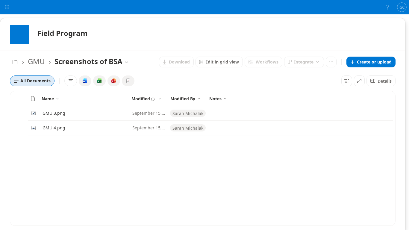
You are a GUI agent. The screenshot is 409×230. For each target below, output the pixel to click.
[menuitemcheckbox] (85, 80)
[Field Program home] (19, 34)
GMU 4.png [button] (54, 128)
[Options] (346, 80)
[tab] (32, 80)
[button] (371, 62)
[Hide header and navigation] (359, 80)
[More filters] (70, 80)
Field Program (62, 33)
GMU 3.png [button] (54, 113)
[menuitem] (176, 62)
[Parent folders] (15, 62)
